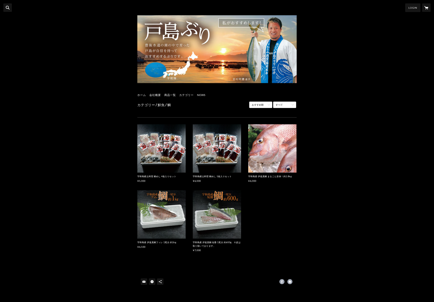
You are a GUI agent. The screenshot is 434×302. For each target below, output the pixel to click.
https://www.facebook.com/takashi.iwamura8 (281, 281)
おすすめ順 (258, 104)
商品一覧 (170, 94)
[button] (412, 7)
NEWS (201, 94)
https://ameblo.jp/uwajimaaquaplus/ (289, 281)
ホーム (141, 94)
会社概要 (155, 94)
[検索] (7, 7)
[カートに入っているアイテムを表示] (426, 7)
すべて (279, 104)
